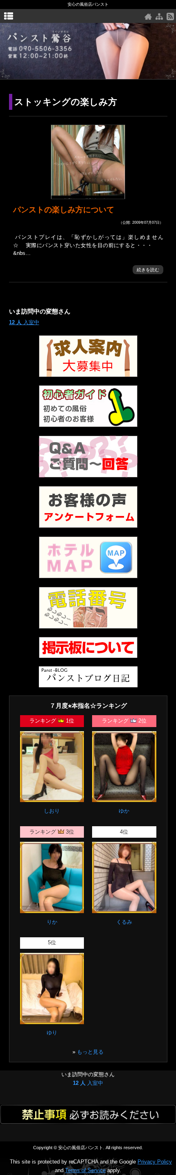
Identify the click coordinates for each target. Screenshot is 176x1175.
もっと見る (90, 1052)
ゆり (52, 1033)
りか (52, 922)
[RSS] (170, 16)
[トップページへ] (148, 16)
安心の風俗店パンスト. (81, 1147)
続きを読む (148, 269)
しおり (52, 811)
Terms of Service (85, 1170)
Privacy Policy (155, 1162)
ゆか (124, 811)
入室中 (24, 322)
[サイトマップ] (159, 16)
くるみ (124, 922)
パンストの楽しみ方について (63, 209)
